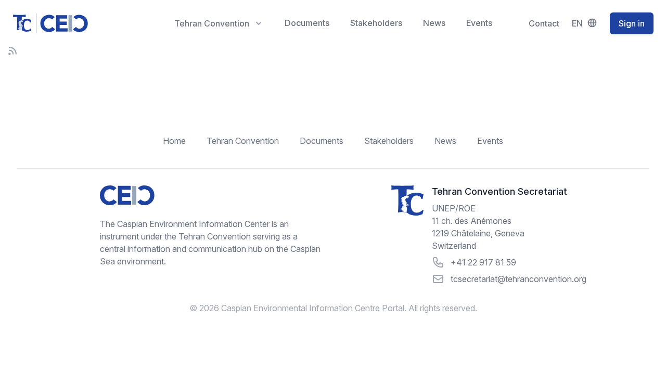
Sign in (632, 23)
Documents (307, 23)
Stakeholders (376, 23)
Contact (544, 23)
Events (479, 23)
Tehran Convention (243, 141)
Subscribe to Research (12, 51)
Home (174, 141)
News (434, 23)
